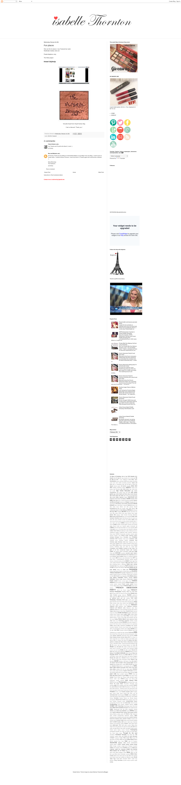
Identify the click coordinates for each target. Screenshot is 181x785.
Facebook (112, 565)
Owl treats (132, 672)
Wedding (125, 747)
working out (123, 757)
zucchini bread (126, 760)
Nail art (113, 662)
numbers (118, 669)
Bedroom (130, 505)
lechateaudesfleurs (131, 643)
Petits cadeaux (129, 680)
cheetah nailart (133, 534)
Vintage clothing (129, 744)
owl (121, 672)
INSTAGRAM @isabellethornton (118, 212)
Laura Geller (131, 638)
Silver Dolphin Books (132, 707)
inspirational (122, 625)
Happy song (112, 611)
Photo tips (116, 682)
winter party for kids (124, 755)
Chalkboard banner (133, 530)
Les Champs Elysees (125, 645)
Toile (136, 734)
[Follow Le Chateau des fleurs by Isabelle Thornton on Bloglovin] (117, 274)
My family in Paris (128, 661)
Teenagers (128, 728)
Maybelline (112, 654)
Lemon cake (117, 645)
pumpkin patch (129, 691)
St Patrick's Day (128, 714)
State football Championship (117, 715)
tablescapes (115, 725)
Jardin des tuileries (133, 627)
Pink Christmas (120, 685)
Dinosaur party (121, 557)
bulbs (133, 519)
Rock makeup (129, 699)
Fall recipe (126, 567)
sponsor (124, 710)
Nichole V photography (124, 666)
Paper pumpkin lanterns (122, 673)
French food (127, 585)
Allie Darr (135, 484)
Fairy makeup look (121, 565)
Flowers (135, 579)
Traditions (117, 737)
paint (136, 672)
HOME (113, 113)
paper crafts (113, 674)
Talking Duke (134, 725)
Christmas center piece (123, 538)
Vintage (123, 744)
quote (121, 693)
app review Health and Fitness (121, 494)
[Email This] (74, 134)
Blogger (106, 772)
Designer (121, 556)
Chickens (131, 535)
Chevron (112, 535)
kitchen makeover (117, 635)
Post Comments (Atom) (57, 175)
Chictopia (117, 537)
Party (127, 675)
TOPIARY (112, 737)
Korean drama (124, 637)
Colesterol (117, 546)
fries (130, 591)
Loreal (135, 648)
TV (136, 737)
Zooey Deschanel (118, 760)
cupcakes (123, 553)
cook (117, 548)
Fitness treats (119, 579)
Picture (111, 683)
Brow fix (130, 518)
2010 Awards (131, 476)
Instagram (128, 625)
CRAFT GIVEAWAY (124, 551)
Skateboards (116, 709)
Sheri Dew (135, 706)
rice (128, 698)
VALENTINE (113, 742)
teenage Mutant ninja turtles (119, 728)
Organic (125, 670)
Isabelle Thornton (118, 627)
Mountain (112, 661)
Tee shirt (133, 726)
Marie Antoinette (121, 653)
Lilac (115, 646)
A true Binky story (132, 479)
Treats (121, 737)
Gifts (119, 596)
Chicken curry (117, 535)
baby (111, 500)
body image (134, 513)
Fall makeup (121, 567)
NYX (121, 669)
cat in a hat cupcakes (129, 527)
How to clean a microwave (121, 623)
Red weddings (121, 696)
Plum (111, 688)
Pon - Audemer (120, 688)
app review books (124, 489)
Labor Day (115, 638)
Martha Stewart (129, 653)
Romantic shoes (121, 701)
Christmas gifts (113, 541)
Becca (116, 505)
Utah (126, 741)
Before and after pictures (126, 506)
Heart (124, 615)
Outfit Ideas (130, 670)
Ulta (121, 739)
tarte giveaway (118, 726)
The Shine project (48, 57)
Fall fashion (130, 565)
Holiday (116, 619)
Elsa (132, 562)
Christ (130, 537)
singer (111, 709)
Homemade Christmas (123, 620)
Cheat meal (112, 534)
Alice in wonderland (117, 484)
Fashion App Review (114, 571)
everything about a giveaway (119, 564)
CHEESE (118, 534)
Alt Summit (123, 486)
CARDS (112, 527)
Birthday (130, 510)
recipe (126, 695)
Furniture (115, 595)
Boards (129, 513)
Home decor (122, 619)
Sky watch (125, 709)
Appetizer (121, 497)
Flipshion (125, 579)
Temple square (134, 728)
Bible (130, 508)
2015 (115, 478)
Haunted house (129, 611)
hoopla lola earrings (118, 622)
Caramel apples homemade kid (129, 526)
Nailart (131, 662)
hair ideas (112, 604)
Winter (132, 754)
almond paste (117, 486)
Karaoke (122, 630)
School (132, 702)
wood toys (118, 757)
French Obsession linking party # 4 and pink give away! (128, 365)
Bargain (118, 502)
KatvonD (126, 630)
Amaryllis (128, 486)
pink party (126, 685)
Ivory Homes (125, 627)
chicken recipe (124, 535)
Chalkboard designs (114, 532)
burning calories (125, 521)
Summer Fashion (127, 718)
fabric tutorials (133, 564)
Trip (131, 738)
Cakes (123, 522)
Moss (118, 659)
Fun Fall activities (127, 593)
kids (135, 632)
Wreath (135, 757)
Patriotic (112, 677)
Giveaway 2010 (120, 599)
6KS (117, 479)
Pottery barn (126, 690)
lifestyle (112, 646)
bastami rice (122, 502)
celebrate (135, 529)
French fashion (120, 585)
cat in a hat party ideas (120, 529)
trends (127, 737)
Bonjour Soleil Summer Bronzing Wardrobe (127, 514)
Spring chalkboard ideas (118, 712)
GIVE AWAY (134, 598)
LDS (114, 640)
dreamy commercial (114, 561)
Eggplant (123, 562)
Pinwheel (131, 685)
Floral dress (130, 579)
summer (131, 717)
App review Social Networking (130, 495)
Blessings (112, 511)
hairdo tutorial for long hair (123, 604)
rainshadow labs (113, 694)
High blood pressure (128, 617)
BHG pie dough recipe (122, 508)
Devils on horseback (128, 556)
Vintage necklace (117, 746)
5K (115, 479)
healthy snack (113, 615)
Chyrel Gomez (52, 144)
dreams (131, 559)
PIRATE (135, 685)
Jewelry (132, 628)
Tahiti (123, 725)
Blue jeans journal (117, 513)
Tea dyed (124, 726)
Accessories (113, 481)
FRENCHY (134, 590)
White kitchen (118, 754)
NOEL (135, 666)
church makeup (123, 543)
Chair (114, 530)
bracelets (129, 516)
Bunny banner (118, 521)
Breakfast (117, 518)
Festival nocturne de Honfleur (120, 574)
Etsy (111, 564)
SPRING (132, 710)
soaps (114, 710)
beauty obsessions (128, 503)
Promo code (118, 691)
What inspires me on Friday (117, 750)
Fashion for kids (122, 571)
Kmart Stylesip (50, 62)
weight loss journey (131, 749)
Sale (121, 702)
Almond (111, 486)
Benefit (135, 506)
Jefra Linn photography (115, 628)
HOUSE (125, 622)
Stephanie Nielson (129, 715)
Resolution (116, 698)
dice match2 (112, 557)
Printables (112, 691)
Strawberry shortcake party (123, 717)
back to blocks (121, 500)
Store (135, 715)
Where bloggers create (121, 752)
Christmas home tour (123, 541)
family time (125, 569)
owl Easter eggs (126, 672)
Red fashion (115, 696)
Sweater (126, 723)
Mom (123, 656)
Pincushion (126, 683)
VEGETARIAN (134, 742)
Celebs (111, 530)
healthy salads (134, 614)
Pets (136, 680)
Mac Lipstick (128, 649)
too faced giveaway (132, 736)
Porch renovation (113, 690)
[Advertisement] (76, 37)
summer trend (126, 720)
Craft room (131, 551)
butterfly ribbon (133, 521)
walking (111, 747)
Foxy (130, 580)
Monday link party (114, 657)
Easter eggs (132, 561)
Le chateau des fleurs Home (119, 641)
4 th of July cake (131, 478)
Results (121, 698)
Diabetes (135, 556)
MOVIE (116, 661)
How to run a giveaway (132, 623)
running (111, 702)
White (128, 752)
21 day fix (118, 478)
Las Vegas (126, 638)
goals (130, 599)
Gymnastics (131, 603)
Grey (111, 603)
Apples (125, 497)
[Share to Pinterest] (81, 134)
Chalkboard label (123, 532)
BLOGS (50, 136)
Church (117, 543)
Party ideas (131, 675)
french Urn (119, 590)
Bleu (116, 511)
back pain (115, 500)
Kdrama (130, 630)
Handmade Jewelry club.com (52, 50)
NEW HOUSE (129, 664)
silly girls (126, 707)
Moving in (121, 661)
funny (132, 593)
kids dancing (125, 633)
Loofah (128, 646)
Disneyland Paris (129, 557)
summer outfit (120, 720)
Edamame (118, 562)
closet (132, 545)
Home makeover (130, 619)
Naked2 (135, 662)
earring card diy (121, 561)
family (114, 569)
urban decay (130, 739)
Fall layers (116, 567)
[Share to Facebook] (79, 134)
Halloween (134, 604)
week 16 (129, 747)
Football (115, 580)
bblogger (127, 502)
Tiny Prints (129, 734)
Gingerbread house (124, 596)
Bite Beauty (134, 510)
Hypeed (115, 625)
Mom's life (126, 656)
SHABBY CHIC (114, 706)
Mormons (114, 659)
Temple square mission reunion (117, 729)
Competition (112, 548)
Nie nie (131, 666)
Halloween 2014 (122, 606)
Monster (124, 657)
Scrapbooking (113, 704)
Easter (127, 561)
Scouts (135, 702)
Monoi (120, 657)
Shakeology (120, 706)
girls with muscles (125, 598)
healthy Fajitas (120, 614)
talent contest (127, 725)
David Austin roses (124, 554)
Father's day (129, 571)
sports (128, 710)
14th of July (124, 476)
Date (118, 554)
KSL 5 (129, 637)
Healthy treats (120, 615)
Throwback (112, 734)
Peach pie (120, 677)
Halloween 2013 (114, 606)
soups (120, 710)
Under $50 (124, 739)
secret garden (121, 704)
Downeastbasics (120, 559)
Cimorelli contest (130, 543)
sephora (131, 704)
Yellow (111, 758)
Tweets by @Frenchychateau (117, 278)
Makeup (127, 651)
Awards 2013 (134, 498)
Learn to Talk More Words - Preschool (118, 643)
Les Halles (133, 645)
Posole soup (120, 690)
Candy (115, 524)
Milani (126, 654)
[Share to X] (77, 134)
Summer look (134, 718)
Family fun (119, 569)
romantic (114, 701)
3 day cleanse (124, 478)
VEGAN (128, 742)
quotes (125, 693)
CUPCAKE (117, 553)
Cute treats (112, 554)
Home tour (115, 620)
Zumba (111, 762)
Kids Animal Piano (114, 633)
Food (111, 580)
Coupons (135, 549)
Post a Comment (50, 169)
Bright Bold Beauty (124, 518)
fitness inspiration (118, 577)
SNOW (111, 710)
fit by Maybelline (123, 576)
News (117, 666)
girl (110, 598)
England (135, 562)
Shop (111, 707)
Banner (135, 500)
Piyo (111, 686)
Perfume (122, 680)
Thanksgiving (133, 729)
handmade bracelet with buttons (130, 609)
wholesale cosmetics (125, 754)
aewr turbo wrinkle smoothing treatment (122, 482)
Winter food (116, 755)
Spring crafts (127, 712)
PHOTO (112, 682)
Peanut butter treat (115, 678)
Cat (124, 527)
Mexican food (122, 654)
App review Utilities (114, 497)
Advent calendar (119, 481)
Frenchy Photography (115, 591)
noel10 (118, 667)
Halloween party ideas (131, 607)
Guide (118, 603)
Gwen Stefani (123, 603)
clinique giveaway (126, 545)
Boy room (125, 516)
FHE (112, 576)
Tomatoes (112, 736)
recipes (130, 694)
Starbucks (135, 714)
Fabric (128, 564)
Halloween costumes (132, 606)
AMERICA (128, 487)
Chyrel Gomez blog (80, 124)
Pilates (121, 683)
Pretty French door (133, 690)
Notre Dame (129, 667)
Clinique (120, 545)
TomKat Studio (118, 736)
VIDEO (119, 744)
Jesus (128, 628)
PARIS (130, 674)
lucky (121, 650)
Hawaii (116, 612)
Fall (126, 566)
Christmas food (133, 540)
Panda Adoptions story (50, 54)
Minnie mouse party (116, 656)
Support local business (115, 723)
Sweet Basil (131, 723)
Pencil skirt (134, 678)
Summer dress (118, 718)
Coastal (135, 545)
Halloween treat (113, 609)
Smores (135, 709)
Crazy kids (112, 553)
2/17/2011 (50, 148)
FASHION (133, 569)
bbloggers (132, 502)
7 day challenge (123, 479)
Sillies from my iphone (118, 707)
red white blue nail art (129, 696)
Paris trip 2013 (114, 675)
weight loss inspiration (120, 749)
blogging (119, 511)
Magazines (122, 651)
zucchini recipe (133, 760)
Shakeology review (128, 706)
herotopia (131, 615)
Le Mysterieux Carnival (132, 641)
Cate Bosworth (129, 529)
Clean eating (115, 545)
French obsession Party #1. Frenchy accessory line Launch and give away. (128, 377)
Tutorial (133, 737)
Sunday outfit (120, 721)
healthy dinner (113, 614)
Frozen (114, 593)
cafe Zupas (117, 522)
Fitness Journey (128, 577)
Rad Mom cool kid (132, 693)
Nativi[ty (118, 664)
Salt (124, 702)
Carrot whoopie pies (118, 527)
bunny (113, 521)
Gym (127, 603)
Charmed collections (132, 532)
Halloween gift (113, 607)
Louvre (111, 649)
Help (127, 615)
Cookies (120, 548)
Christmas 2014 (113, 538)
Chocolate (125, 537)
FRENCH (112, 582)
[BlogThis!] (75, 134)
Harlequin (118, 611)
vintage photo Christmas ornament (129, 746)
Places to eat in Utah (120, 686)
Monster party (129, 657)
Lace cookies (120, 638)
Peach (115, 677)
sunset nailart (127, 721)
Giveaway (113, 599)
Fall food (135, 565)
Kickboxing (130, 632)
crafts (135, 551)
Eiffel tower (128, 562)
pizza (113, 686)
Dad (116, 554)
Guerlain (114, 603)
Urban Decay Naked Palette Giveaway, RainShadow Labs (126, 408)
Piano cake (134, 682)
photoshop (129, 682)
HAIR (136, 603)
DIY (134, 558)
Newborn (114, 666)
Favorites (123, 572)
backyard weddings (129, 500)
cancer (111, 524)
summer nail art (113, 720)
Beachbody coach (120, 503)
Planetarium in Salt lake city (131, 686)
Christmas (134, 537)
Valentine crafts (122, 742)
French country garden (127, 584)
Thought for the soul (130, 733)
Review (125, 698)
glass (126, 599)
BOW (117, 516)
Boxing (120, 516)
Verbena (112, 744)
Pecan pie (128, 678)
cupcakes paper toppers (131, 553)
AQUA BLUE (131, 497)
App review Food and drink (123, 492)
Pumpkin (123, 691)
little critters (124, 646)
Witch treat (131, 755)
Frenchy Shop (125, 591)
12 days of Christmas (115, 476)
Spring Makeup (113, 714)
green (135, 601)
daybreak (131, 554)
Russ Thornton (117, 702)
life (136, 645)
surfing (122, 723)
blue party (124, 513)
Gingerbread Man (133, 596)
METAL (116, 654)
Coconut (112, 546)
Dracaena (127, 559)
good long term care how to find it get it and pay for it (122, 601)
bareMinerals (113, 502)
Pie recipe (116, 683)
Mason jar (135, 653)
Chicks (135, 535)
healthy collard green (132, 612)
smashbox (131, 709)
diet (117, 558)
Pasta (136, 675)
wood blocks (112, 757)
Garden (129, 595)
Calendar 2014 (128, 522)
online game (129, 669)
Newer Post (47, 172)
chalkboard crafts (124, 530)
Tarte (114, 726)
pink (115, 685)
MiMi (129, 654)
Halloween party (121, 607)
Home (74, 172)
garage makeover (122, 595)
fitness (131, 576)
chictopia (112, 537)
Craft (111, 551)
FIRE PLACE (116, 576)
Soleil (117, 710)
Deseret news (115, 556)
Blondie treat (130, 511)
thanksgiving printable (114, 731)
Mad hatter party (116, 651)
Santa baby (127, 702)
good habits (134, 599)
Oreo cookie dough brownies (116, 670)
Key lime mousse (124, 632)
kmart (135, 635)
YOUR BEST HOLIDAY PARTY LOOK (125, 758)
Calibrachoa (134, 522)
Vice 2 (115, 744)
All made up (129, 484)
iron (132, 625)
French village (126, 590)
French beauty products (120, 582)
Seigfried (127, 704)
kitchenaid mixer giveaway (128, 635)
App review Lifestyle (132, 494)
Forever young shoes (123, 580)
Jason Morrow (93, 772)
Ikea (119, 625)
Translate (122, 158)
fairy (116, 565)
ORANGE (135, 669)
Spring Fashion (133, 712)
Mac (125, 649)
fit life (128, 576)
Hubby (111, 625)
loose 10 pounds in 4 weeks (119, 648)
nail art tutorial (126, 662)
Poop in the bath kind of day (130, 688)
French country (130, 582)
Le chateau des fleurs (121, 640)
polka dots (114, 688)
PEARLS (123, 678)
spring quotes (120, 714)
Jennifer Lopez (123, 628)
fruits (117, 593)
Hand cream (120, 609)
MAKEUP (113, 115)
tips (133, 734)
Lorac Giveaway (130, 648)
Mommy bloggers (133, 656)
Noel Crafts (113, 667)
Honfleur (131, 620)
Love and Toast (116, 649)
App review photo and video (116, 495)
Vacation (135, 741)
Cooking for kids (127, 548)
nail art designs (119, 662)
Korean (118, 637)
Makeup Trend (113, 653)
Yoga (114, 758)
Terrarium (128, 729)
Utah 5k (130, 741)
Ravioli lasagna (121, 694)
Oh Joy (124, 669)
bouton (114, 516)
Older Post (101, 172)
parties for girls (121, 675)
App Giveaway (116, 489)
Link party (119, 646)
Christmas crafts (133, 538)
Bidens (133, 508)
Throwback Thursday (121, 734)
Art (121, 498)
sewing (135, 704)
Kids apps (120, 633)
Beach (113, 503)
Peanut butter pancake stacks (130, 677)
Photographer (123, 682)
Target (111, 726)
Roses (135, 701)
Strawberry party (113, 717)
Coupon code (129, 549)
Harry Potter (123, 611)
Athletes (124, 498)
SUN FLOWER (113, 721)
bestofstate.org (113, 508)
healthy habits (127, 614)
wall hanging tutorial (118, 747)
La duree (133, 637)
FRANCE (134, 580)
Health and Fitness (123, 612)
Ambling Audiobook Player (119, 487)
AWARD (128, 498)
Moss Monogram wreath (124, 659)
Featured (54, 136)
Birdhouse (125, 510)
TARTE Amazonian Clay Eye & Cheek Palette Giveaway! (127, 332)
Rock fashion (123, 699)
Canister (118, 524)
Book (111, 516)
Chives (121, 537)
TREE (124, 737)
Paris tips (135, 673)
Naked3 (111, 664)
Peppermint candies (114, 680)
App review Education (123, 490)
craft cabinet (116, 551)
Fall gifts (112, 567)
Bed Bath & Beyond (122, 505)
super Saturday (133, 721)
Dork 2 (114, 559)
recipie (133, 694)
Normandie (122, 667)
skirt (121, 709)
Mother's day (134, 659)
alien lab (124, 484)
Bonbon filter (113, 514)
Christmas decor (114, 540)
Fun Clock (120, 593)
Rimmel (117, 699)
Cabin (113, 522)
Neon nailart (122, 664)
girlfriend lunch (116, 598)
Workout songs (130, 757)
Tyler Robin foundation (115, 739)
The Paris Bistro (133, 731)
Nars (115, 664)
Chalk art (118, 530)
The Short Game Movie (116, 733)
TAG (120, 725)
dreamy (135, 559)
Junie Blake (116, 630)
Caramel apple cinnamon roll (127, 524)
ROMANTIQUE (129, 701)
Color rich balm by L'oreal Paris (128, 546)
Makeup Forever (133, 651)
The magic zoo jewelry (125, 731)
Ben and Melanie (52, 153)
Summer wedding (133, 720)
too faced (124, 736)
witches (135, 755)
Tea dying (128, 726)
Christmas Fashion (123, 540)
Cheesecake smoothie (125, 534)
